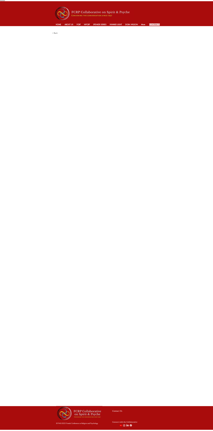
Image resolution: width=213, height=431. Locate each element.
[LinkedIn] (127, 425)
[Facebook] (130, 425)
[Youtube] (120, 425)
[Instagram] (124, 425)
